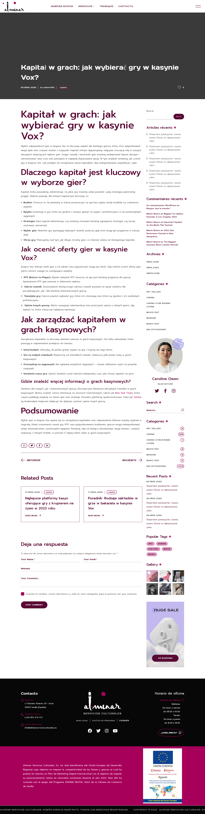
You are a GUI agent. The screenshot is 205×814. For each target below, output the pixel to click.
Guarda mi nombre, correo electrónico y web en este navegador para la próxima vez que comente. (81, 594)
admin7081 (48, 87)
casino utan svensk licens (158, 305)
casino (63, 87)
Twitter (137, 397)
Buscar (150, 111)
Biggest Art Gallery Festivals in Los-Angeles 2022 (164, 215)
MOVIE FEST (152, 312)
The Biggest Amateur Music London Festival (162, 243)
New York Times (124, 393)
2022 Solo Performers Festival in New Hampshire (160, 233)
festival (153, 549)
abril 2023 (152, 267)
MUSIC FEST (152, 324)
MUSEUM (151, 318)
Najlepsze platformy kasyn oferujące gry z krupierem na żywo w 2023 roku (49, 503)
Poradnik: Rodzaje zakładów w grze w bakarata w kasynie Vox (113, 503)
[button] (90, 730)
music (151, 554)
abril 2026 (152, 262)
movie (167, 549)
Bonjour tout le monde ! (158, 208)
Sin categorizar (156, 329)
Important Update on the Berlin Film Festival (164, 224)
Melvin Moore (153, 213)
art (150, 544)
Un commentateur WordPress (161, 205)
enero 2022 (153, 273)
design (162, 544)
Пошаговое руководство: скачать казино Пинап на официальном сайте (165, 138)
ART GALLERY (153, 292)
